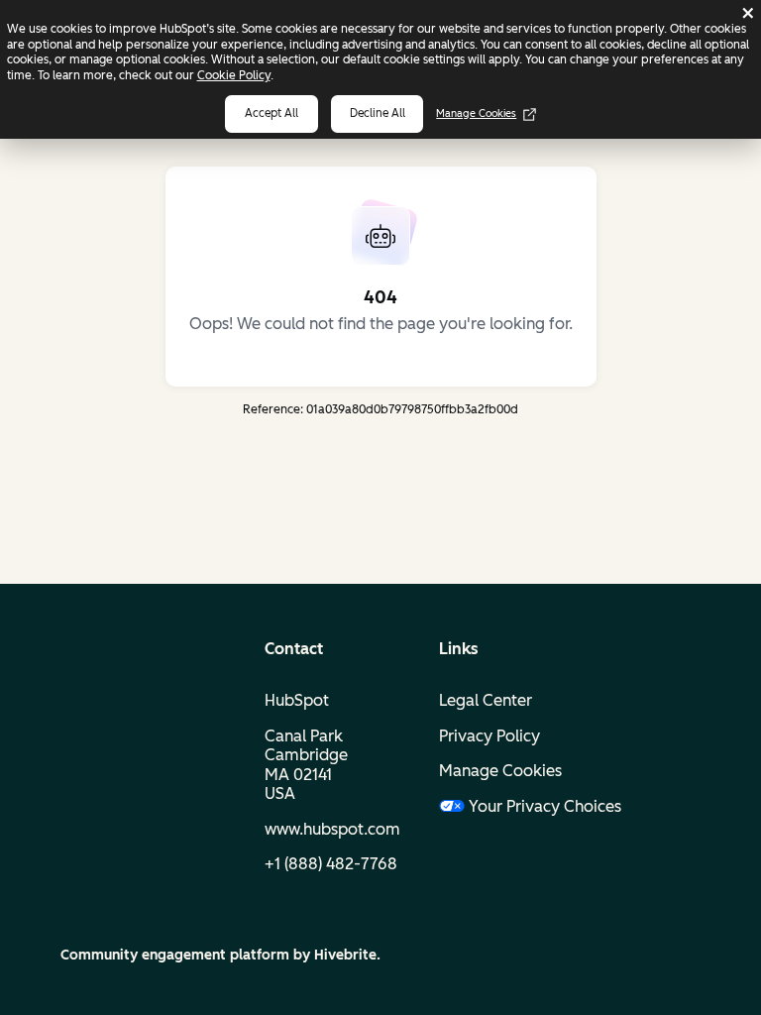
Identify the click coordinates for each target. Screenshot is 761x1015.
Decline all (377, 113)
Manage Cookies (476, 113)
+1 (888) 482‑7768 (331, 863)
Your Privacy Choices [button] (529, 806)
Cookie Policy (234, 75)
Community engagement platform (174, 955)
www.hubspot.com (332, 829)
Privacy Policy (489, 736)
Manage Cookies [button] (500, 770)
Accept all (271, 113)
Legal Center (485, 700)
